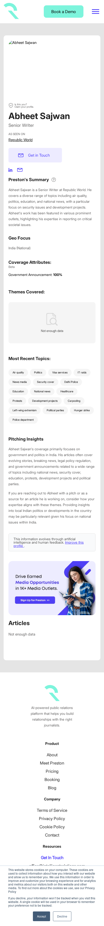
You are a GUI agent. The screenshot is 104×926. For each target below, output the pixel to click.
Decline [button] (62, 916)
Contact (52, 835)
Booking (52, 779)
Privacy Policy (52, 818)
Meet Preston (52, 763)
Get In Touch (52, 857)
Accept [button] (41, 916)
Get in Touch (39, 155)
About (52, 754)
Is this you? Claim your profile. (24, 105)
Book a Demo (63, 11)
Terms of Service (52, 810)
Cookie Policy (52, 826)
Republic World (20, 139)
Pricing (52, 771)
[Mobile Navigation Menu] (95, 11)
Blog (52, 787)
